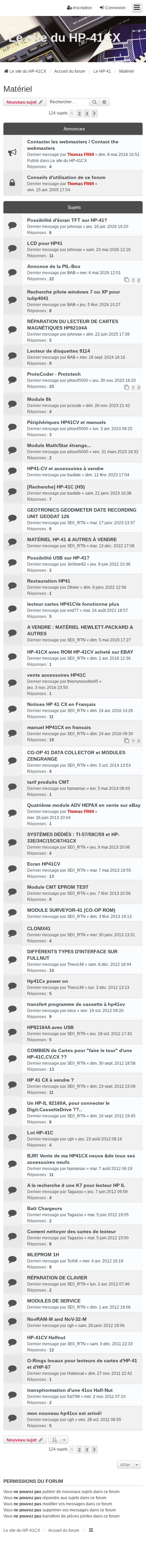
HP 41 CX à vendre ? (50, 1080)
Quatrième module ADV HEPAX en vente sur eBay (84, 805)
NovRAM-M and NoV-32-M (57, 1319)
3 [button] (87, 113)
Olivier (73, 587)
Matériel (17, 88)
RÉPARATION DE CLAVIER (57, 1277)
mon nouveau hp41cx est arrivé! (64, 1413)
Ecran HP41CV (43, 864)
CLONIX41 (39, 928)
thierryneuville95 (82, 681)
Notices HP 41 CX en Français (61, 704)
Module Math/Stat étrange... (59, 445)
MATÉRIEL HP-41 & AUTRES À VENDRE (72, 539)
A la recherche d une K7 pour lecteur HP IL (76, 1185)
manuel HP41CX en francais (59, 727)
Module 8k (39, 399)
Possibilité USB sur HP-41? (58, 558)
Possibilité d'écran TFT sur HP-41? (67, 220)
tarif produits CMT (48, 782)
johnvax (74, 226)
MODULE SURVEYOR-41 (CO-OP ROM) (71, 910)
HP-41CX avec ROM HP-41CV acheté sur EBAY (80, 652)
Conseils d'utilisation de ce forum (66, 177)
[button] (94, 113)
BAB (71, 272)
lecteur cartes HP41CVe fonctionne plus (73, 604)
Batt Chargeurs (44, 1208)
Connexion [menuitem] (115, 7)
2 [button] (79, 113)
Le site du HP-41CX (64, 38)
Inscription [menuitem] (82, 7)
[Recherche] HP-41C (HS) (56, 487)
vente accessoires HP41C (56, 675)
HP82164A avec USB (50, 1027)
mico (71, 1010)
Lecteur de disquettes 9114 (58, 351)
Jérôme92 (76, 564)
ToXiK (72, 1261)
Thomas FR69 (80, 154)
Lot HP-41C (40, 1132)
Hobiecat (75, 1373)
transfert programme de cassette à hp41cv (76, 1004)
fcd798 (73, 1396)
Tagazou (75, 1191)
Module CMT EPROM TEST (58, 887)
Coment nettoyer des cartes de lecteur (71, 1231)
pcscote (74, 405)
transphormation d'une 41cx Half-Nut (70, 1390)
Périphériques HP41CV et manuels (66, 422)
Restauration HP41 (48, 581)
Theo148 (75, 964)
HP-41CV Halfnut (46, 1337)
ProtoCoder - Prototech (54, 374)
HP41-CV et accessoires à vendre (65, 468)
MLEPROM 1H (43, 1254)
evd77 (73, 610)
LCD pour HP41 (44, 243)
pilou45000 (77, 380)
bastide (74, 475)
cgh (70, 1139)
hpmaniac (76, 788)
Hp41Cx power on (47, 981)
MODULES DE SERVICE (53, 1300)
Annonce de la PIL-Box (53, 266)
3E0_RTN (76, 522)
